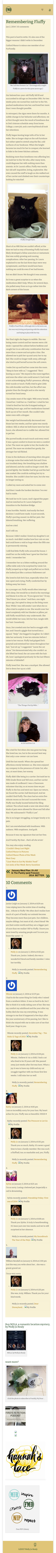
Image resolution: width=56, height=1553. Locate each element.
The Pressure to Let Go (37, 1121)
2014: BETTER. (37, 875)
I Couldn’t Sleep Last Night (17, 848)
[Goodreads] (35, 1544)
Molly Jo (14, 952)
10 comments (23, 27)
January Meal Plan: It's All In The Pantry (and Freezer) (25, 871)
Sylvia (8, 1184)
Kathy (8, 1107)
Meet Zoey (10, 858)
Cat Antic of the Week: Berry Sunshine (23, 865)
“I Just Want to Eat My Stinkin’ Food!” (22, 861)
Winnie (9, 994)
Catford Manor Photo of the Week (20, 855)
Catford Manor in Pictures (17, 852)
